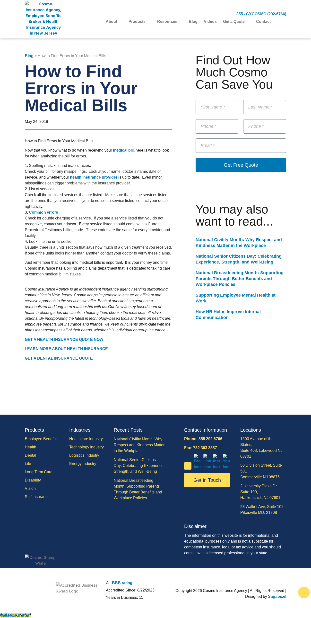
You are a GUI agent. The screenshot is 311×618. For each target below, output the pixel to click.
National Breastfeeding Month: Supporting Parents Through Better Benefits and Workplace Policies (240, 278)
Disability (33, 480)
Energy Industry (82, 464)
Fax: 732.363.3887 (200, 448)
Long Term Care (38, 472)
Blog (193, 22)
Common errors (43, 212)
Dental (30, 455)
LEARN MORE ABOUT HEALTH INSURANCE (66, 349)
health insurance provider (93, 177)
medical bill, (124, 150)
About (111, 22)
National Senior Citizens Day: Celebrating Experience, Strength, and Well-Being (139, 465)
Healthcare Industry (86, 439)
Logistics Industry (84, 455)
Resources (167, 22)
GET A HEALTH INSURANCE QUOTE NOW (64, 339)
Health (30, 447)
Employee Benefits (41, 439)
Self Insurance (37, 497)
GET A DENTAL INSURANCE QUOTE (59, 358)
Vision (30, 488)
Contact (263, 22)
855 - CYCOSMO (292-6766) (261, 14)
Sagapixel (277, 596)
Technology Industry (86, 447)
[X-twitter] (187, 466)
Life (28, 464)
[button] (283, 22)
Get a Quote (234, 22)
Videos (210, 22)
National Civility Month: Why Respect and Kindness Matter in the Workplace (139, 445)
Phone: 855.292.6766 (203, 439)
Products (137, 22)
